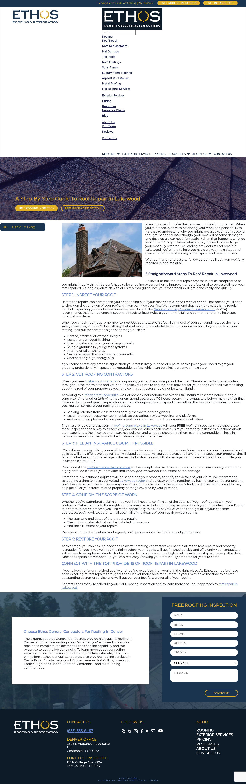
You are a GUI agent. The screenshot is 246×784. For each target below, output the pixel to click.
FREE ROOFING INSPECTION (179, 3)
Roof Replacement (115, 46)
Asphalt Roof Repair (115, 78)
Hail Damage (110, 51)
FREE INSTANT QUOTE (220, 3)
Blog (105, 115)
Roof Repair (110, 40)
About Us (108, 122)
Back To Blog (23, 227)
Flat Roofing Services (116, 88)
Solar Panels (110, 67)
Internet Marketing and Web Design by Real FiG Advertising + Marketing (128, 780)
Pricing (106, 101)
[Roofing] (118, 154)
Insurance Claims (113, 110)
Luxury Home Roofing (117, 72)
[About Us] (209, 154)
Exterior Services (113, 95)
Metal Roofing (111, 83)
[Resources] (188, 154)
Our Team (109, 126)
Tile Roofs (108, 56)
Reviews (107, 131)
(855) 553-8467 (80, 731)
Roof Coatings (111, 62)
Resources (109, 106)
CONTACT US (221, 693)
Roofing (107, 36)
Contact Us (109, 138)
